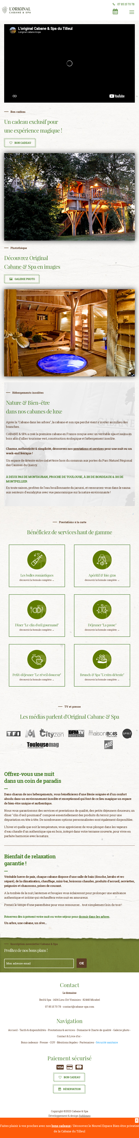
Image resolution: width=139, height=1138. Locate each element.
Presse (44, 1042)
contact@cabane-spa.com (78, 1006)
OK (81, 963)
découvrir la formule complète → (36, 580)
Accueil (13, 1030)
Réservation (72, 1089)
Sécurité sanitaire (107, 1042)
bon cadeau (22, 143)
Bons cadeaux (29, 1042)
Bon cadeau (72, 1077)
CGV (52, 1042)
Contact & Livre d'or (69, 1036)
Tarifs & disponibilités (33, 1030)
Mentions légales (67, 1042)
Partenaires (87, 1042)
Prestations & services (61, 1030)
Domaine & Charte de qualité (94, 1030)
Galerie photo (25, 279)
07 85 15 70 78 (125, 4)
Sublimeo (84, 1115)
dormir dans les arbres (94, 916)
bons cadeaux (61, 1126)
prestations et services (88, 449)
